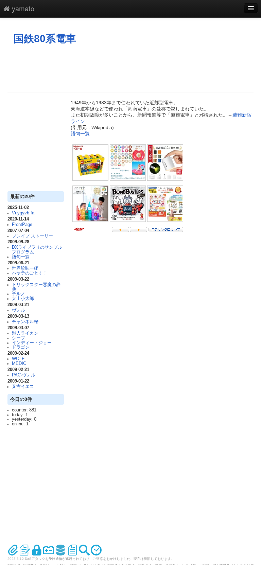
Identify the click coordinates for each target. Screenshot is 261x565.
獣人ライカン (25, 333)
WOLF (18, 358)
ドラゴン (21, 347)
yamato (22, 8)
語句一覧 (21, 256)
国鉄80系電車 (45, 38)
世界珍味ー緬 (25, 268)
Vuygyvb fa (23, 213)
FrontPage (22, 224)
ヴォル (18, 310)
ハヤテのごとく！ (29, 273)
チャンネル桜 (25, 321)
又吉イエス (23, 386)
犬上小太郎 (23, 298)
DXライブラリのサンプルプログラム (37, 249)
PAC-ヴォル (23, 375)
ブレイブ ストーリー (32, 236)
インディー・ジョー (32, 342)
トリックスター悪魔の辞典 (36, 287)
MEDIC (19, 363)
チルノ (18, 294)
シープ (18, 338)
